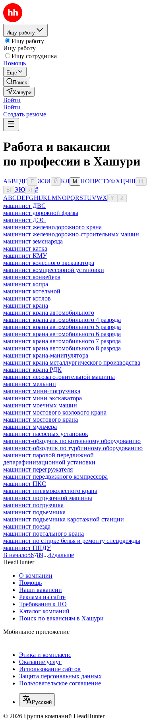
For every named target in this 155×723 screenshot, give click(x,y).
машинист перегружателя (38, 469)
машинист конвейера (31, 277)
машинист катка (25, 248)
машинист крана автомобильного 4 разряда (62, 319)
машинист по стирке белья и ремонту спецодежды (71, 540)
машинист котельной (31, 291)
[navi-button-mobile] (11, 124)
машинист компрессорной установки (53, 269)
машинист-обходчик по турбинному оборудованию (73, 448)
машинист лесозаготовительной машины (59, 376)
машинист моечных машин (40, 405)
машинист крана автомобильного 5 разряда (62, 326)
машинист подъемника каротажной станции (63, 519)
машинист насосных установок (45, 433)
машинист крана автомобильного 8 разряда (62, 348)
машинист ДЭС (24, 220)
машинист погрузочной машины (47, 498)
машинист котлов (27, 298)
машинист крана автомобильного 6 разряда (62, 334)
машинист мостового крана (40, 419)
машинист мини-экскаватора (42, 398)
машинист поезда (26, 526)
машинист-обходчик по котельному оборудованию (72, 441)
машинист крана (25, 305)
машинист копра (25, 284)
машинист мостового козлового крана (55, 412)
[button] (12, 100)
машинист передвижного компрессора (55, 476)
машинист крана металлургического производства (71, 362)
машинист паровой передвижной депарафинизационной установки (49, 459)
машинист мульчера (30, 426)
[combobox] (37, 699)
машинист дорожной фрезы (40, 212)
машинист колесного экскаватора (48, 262)
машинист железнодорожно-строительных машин (71, 234)
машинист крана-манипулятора (45, 355)
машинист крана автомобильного (48, 312)
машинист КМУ (25, 255)
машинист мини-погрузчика (41, 391)
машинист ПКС (24, 483)
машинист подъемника (34, 512)
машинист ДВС (24, 205)
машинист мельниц (29, 384)
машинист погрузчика (33, 505)
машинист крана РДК (32, 369)
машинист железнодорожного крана (52, 227)
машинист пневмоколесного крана (50, 490)
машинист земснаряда (33, 241)
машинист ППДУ (27, 547)
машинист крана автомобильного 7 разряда (62, 341)
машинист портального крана (43, 533)
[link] (16, 82)
